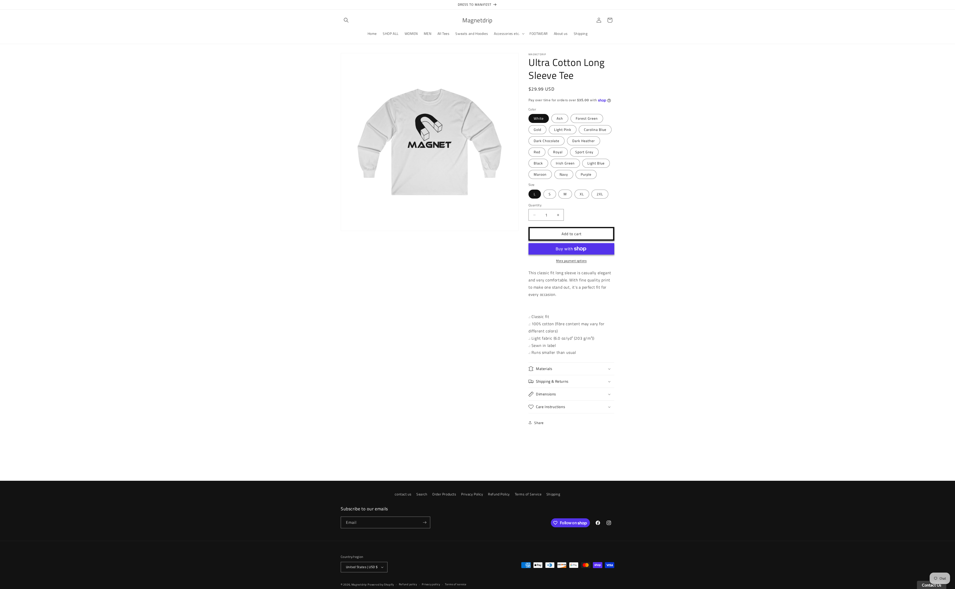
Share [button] (539, 422)
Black (538, 163)
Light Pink (562, 129)
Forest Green (587, 118)
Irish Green (565, 163)
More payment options (571, 261)
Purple (586, 174)
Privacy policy (431, 584)
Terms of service (456, 584)
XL (582, 194)
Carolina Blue (595, 129)
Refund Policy (499, 494)
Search (422, 494)
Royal (558, 152)
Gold (537, 129)
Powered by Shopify (381, 585)
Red (537, 152)
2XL (600, 194)
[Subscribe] (424, 522)
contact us (403, 494)
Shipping (553, 494)
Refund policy (408, 584)
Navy (564, 174)
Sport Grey (584, 152)
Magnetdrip (359, 585)
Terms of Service (528, 494)
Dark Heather (583, 140)
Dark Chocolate (546, 140)
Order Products (444, 494)
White (539, 118)
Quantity (534, 205)
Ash (560, 118)
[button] (346, 20)
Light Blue (596, 163)
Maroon (540, 174)
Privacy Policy (472, 494)
